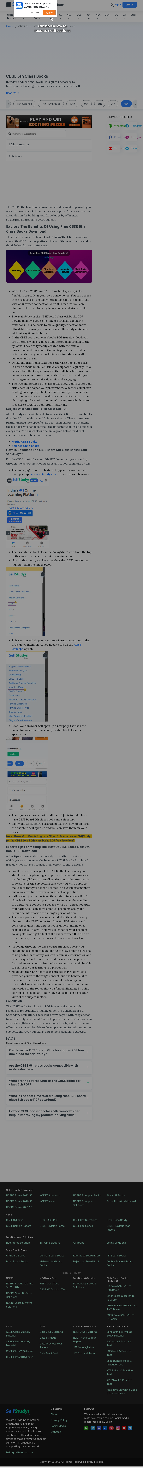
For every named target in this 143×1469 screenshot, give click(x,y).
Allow (49, 12)
